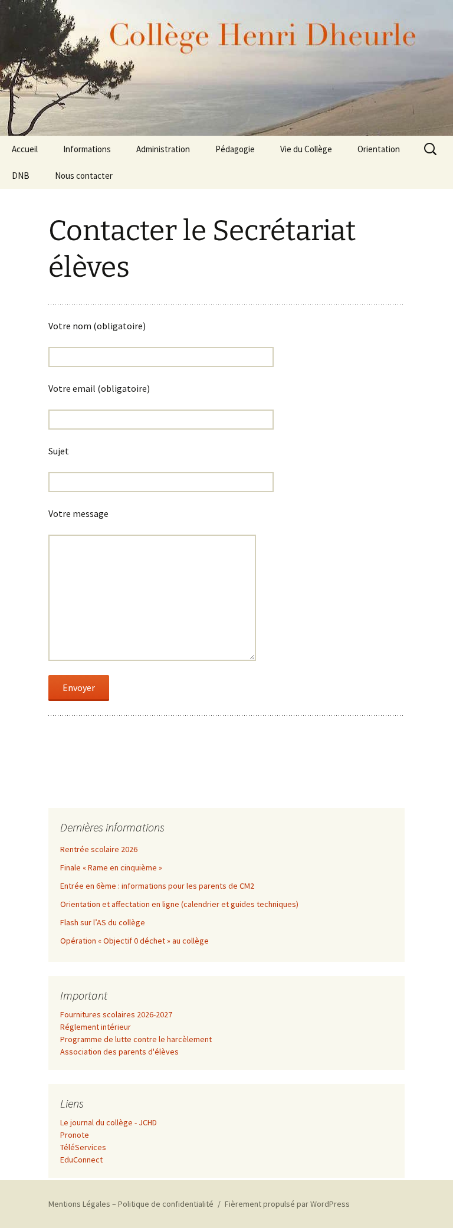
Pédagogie (235, 149)
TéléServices (83, 1147)
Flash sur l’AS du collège (102, 922)
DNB (20, 175)
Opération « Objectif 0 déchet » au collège (134, 940)
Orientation (378, 149)
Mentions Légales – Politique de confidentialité (131, 1203)
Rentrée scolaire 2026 (98, 849)
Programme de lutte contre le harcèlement (136, 1039)
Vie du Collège (306, 149)
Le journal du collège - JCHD (108, 1122)
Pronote (74, 1134)
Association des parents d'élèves (119, 1051)
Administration (163, 149)
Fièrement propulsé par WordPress (287, 1203)
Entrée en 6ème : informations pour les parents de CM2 (157, 885)
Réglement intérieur (95, 1026)
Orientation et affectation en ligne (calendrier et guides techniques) (179, 904)
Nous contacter (84, 175)
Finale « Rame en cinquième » (111, 867)
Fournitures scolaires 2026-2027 (116, 1014)
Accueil (25, 149)
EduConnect (81, 1159)
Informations (87, 149)
